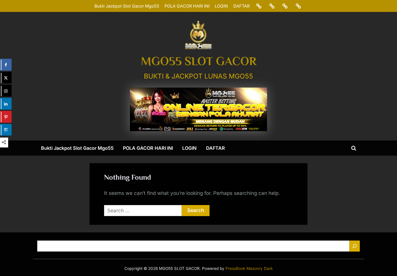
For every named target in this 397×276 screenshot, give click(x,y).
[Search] (354, 246)
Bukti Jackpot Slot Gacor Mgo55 (126, 5)
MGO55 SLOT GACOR (198, 61)
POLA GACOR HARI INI (187, 5)
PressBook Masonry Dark (249, 268)
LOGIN (221, 5)
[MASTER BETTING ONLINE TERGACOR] (198, 109)
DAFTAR (241, 5)
